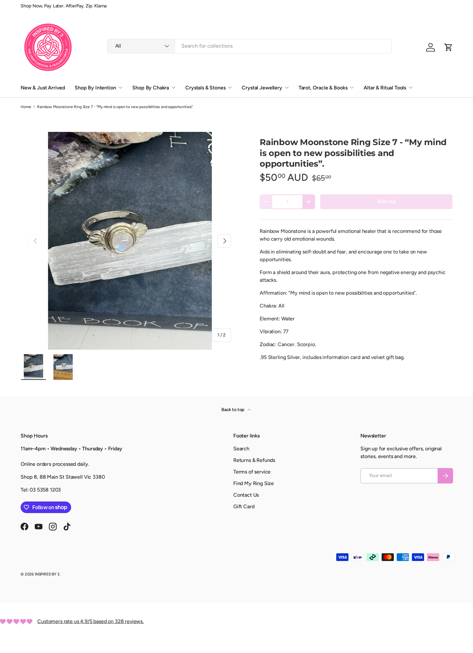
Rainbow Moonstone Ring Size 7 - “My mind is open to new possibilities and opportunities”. (115, 107)
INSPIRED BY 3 (47, 574)
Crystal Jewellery (262, 88)
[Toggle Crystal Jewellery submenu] (287, 87)
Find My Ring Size (253, 483)
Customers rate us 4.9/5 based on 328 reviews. (90, 621)
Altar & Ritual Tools (385, 88)
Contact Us (246, 495)
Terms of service (252, 472)
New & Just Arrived (43, 88)
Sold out (386, 201)
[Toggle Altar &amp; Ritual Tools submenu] (410, 87)
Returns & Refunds (254, 460)
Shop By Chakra (150, 88)
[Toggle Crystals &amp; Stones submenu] (230, 87)
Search (241, 449)
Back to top (233, 409)
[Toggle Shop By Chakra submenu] (173, 87)
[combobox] (249, 46)
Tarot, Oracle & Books (323, 88)
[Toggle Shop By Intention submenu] (120, 87)
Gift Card (244, 506)
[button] (448, 47)
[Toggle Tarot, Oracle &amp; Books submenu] (352, 87)
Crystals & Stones (205, 88)
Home (26, 107)
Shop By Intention (95, 88)
